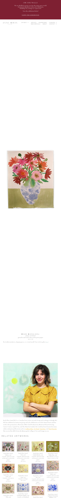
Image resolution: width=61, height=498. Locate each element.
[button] (25, 22)
